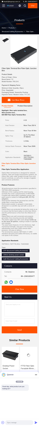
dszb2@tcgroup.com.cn (12, 1)
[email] (11, 282)
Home (4, 28)
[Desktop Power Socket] (10, 355)
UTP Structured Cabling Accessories (15, 251)
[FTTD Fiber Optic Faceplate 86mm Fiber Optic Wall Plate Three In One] (28, 355)
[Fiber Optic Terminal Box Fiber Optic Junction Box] (23, 51)
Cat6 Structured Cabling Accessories (15, 259)
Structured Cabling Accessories (12, 31)
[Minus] (36, 374)
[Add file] (2, 422)
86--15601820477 (31, 1)
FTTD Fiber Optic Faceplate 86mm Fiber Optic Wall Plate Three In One (28, 367)
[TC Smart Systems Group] (10, 5)
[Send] (36, 422)
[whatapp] (6, 282)
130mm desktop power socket (13, 255)
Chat (32, 6)
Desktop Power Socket (8, 367)
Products (12, 28)
